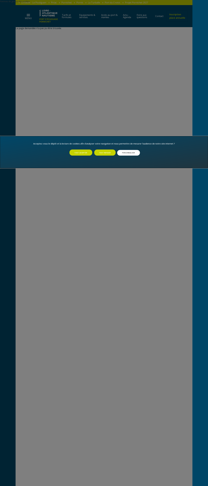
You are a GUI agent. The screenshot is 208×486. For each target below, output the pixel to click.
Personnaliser (128, 153)
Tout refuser (105, 153)
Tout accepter (80, 153)
